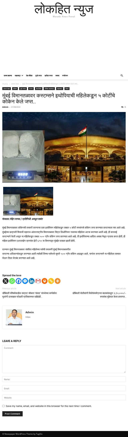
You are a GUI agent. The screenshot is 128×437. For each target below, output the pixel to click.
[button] (122, 75)
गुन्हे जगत (38, 75)
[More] (57, 281)
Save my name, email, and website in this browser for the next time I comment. (49, 406)
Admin (5, 107)
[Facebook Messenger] (25, 281)
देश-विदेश (29, 75)
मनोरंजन (65, 75)
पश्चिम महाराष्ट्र (49, 88)
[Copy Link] (51, 281)
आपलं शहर (15, 83)
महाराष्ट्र (17, 75)
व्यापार (57, 75)
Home (5, 83)
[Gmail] (38, 281)
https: (28, 317)
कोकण (15, 88)
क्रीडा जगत (48, 75)
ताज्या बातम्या (8, 75)
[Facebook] (19, 281)
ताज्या (31, 88)
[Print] (45, 281)
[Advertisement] (64, 46)
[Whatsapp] (12, 281)
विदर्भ (67, 88)
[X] (5, 281)
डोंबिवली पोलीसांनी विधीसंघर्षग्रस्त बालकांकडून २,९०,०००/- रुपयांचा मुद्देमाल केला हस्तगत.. (99, 295)
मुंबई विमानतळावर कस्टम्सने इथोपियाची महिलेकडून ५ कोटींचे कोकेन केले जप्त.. (58, 98)
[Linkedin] (31, 281)
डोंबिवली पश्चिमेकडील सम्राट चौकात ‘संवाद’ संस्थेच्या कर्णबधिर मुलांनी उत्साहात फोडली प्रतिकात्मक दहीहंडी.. (29, 295)
